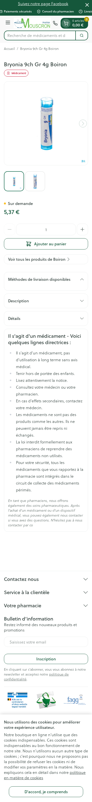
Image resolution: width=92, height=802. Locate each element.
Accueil (9, 48)
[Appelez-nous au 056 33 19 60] (55, 23)
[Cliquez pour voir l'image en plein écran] (46, 123)
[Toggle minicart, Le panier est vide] (66, 23)
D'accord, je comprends (46, 791)
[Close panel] (87, 5)
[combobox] (40, 35)
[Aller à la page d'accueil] (32, 23)
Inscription (46, 659)
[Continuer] (83, 123)
